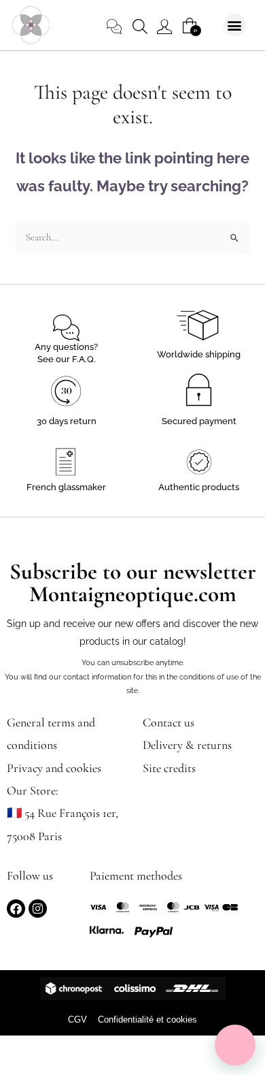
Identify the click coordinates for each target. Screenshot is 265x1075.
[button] (235, 25)
